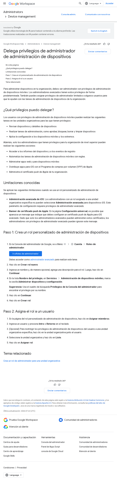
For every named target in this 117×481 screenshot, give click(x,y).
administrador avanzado (42, 259)
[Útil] (104, 44)
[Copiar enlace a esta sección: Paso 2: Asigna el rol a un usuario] (57, 311)
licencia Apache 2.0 (43, 403)
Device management (22, 16)
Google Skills (9, 456)
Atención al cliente (87, 451)
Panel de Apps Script (50, 447)
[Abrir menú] (4, 3)
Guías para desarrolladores (15, 447)
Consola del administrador (53, 442)
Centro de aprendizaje (13, 451)
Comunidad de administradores (93, 442)
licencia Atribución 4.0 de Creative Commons (85, 400)
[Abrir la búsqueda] (80, 3)
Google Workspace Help (13, 44)
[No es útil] (108, 44)
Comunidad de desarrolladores (93, 447)
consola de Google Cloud (52, 451)
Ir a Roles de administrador (26, 253)
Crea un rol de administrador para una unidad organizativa (31, 361)
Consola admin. (68, 14)
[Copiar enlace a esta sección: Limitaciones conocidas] (43, 183)
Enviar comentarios (97, 51)
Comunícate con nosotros (97, 14)
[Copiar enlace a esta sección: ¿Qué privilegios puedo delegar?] (56, 110)
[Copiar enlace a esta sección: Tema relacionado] (34, 354)
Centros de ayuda (11, 442)
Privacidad (22, 467)
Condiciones (8, 467)
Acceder (110, 3)
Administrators (13, 12)
